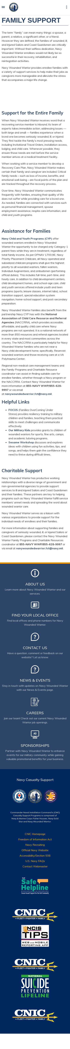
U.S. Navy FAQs (35, 861)
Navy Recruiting (35, 844)
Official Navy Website (35, 850)
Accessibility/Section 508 (35, 855)
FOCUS (13, 410)
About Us (35, 584)
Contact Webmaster (35, 866)
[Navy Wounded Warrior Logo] (35, 791)
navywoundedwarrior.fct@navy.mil (28, 394)
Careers (35, 713)
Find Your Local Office (35, 615)
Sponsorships (35, 745)
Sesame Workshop (21, 442)
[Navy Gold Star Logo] (50, 791)
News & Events (35, 680)
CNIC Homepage (35, 834)
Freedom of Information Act (35, 839)
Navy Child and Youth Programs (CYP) (27, 238)
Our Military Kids (19, 430)
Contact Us (35, 647)
